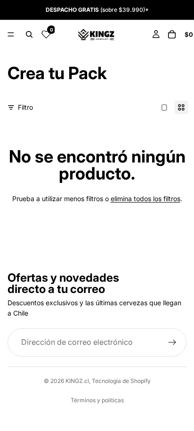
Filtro (25, 107)
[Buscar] (29, 34)
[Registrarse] (172, 342)
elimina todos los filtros (145, 199)
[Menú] (11, 34)
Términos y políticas (97, 400)
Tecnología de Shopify (121, 380)
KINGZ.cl (77, 380)
